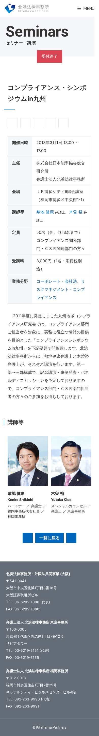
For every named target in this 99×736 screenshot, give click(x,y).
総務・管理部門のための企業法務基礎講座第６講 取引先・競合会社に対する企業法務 (71, 538)
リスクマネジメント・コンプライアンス (60, 289)
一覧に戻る (49, 537)
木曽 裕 (75, 211)
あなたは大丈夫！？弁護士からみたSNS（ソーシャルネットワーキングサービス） (28, 538)
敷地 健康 (45, 211)
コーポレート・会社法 (56, 281)
